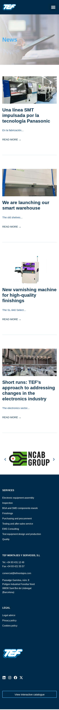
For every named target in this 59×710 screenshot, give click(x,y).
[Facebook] (15, 677)
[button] (53, 7)
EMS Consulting (10, 529)
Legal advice (8, 615)
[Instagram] (9, 677)
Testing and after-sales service (17, 523)
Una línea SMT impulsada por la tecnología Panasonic (26, 115)
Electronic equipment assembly (18, 498)
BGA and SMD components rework (20, 508)
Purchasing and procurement (17, 518)
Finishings (7, 513)
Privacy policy (9, 620)
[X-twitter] (21, 677)
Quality (5, 539)
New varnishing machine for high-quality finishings (29, 295)
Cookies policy (9, 625)
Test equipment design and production (21, 534)
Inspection (7, 503)
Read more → (11, 139)
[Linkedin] (4, 677)
